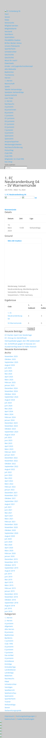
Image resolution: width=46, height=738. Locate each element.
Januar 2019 (9, 591)
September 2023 (11, 432)
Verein (7, 17)
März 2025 (9, 379)
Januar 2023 (9, 455)
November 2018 (11, 597)
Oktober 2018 (10, 600)
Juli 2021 (8, 507)
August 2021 (10, 504)
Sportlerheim (10, 49)
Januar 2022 (9, 490)
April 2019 (9, 582)
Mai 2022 (8, 478)
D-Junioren (9, 646)
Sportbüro (9, 34)
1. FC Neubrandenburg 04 (15, 316)
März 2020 (9, 550)
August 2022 (10, 469)
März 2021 (9, 518)
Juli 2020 (8, 539)
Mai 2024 (8, 408)
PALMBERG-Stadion (12, 40)
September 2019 (11, 568)
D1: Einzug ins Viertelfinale (16, 338)
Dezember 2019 (11, 559)
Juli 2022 (8, 472)
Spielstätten (9, 37)
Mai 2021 (8, 513)
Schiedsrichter (11, 52)
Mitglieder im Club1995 (14, 159)
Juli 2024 (8, 403)
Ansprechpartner (12, 141)
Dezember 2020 (11, 524)
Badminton (9, 72)
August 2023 (10, 434)
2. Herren (8, 101)
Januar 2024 (9, 420)
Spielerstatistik (11, 95)
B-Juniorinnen (10, 109)
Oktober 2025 (10, 359)
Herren (7, 78)
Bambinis (8, 638)
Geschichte (9, 54)
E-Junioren (9, 649)
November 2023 (11, 426)
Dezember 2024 (11, 388)
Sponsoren (9, 136)
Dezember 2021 (11, 492)
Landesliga (9, 673)
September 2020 (11, 533)
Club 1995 (9, 644)
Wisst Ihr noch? (11, 60)
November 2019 (11, 562)
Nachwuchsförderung (14, 147)
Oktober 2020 (10, 530)
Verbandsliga (10, 704)
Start (7, 14)
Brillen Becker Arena (13, 43)
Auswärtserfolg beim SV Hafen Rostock (20, 346)
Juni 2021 (8, 510)
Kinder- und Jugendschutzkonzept (19, 66)
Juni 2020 (8, 542)
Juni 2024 (8, 405)
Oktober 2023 (10, 429)
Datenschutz (10, 719)
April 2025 (9, 377)
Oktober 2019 (10, 565)
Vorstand (8, 31)
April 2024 (9, 411)
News (7, 20)
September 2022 (11, 466)
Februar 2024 (10, 417)
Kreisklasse (9, 661)
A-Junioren (9, 107)
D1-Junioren (9, 118)
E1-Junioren (9, 124)
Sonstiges (9, 687)
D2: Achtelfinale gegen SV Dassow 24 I (20, 344)
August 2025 (10, 365)
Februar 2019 (10, 588)
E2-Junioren (9, 127)
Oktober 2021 (10, 498)
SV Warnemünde (14, 323)
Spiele (7, 86)
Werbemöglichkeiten (13, 144)
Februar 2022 (10, 487)
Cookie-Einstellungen (25, 719)
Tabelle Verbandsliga (13, 89)
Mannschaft (9, 83)
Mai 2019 (8, 579)
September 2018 (11, 603)
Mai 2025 (8, 374)
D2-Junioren (9, 121)
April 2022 (9, 481)
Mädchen (8, 675)
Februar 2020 (10, 553)
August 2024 (10, 400)
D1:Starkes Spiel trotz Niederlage (18, 335)
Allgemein (9, 626)
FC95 (10, 190)
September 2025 (11, 362)
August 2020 (10, 536)
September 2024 (11, 397)
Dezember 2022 (11, 458)
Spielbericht (10, 690)
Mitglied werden (11, 25)
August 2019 (10, 571)
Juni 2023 (8, 440)
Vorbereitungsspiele (13, 710)
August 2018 (10, 605)
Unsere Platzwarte (12, 46)
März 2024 (9, 414)
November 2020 (11, 527)
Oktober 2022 (10, 463)
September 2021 (11, 501)
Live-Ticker (9, 98)
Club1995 (8, 153)
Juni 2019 (8, 576)
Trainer (8, 701)
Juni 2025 (8, 371)
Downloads (9, 63)
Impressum (9, 716)
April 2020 (9, 547)
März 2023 (9, 449)
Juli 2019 (8, 574)
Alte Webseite (10, 69)
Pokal (7, 681)
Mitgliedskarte (10, 28)
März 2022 (9, 484)
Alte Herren (9, 629)
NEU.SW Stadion (15, 241)
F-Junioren (9, 130)
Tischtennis (9, 75)
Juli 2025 (8, 368)
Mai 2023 (8, 443)
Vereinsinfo (9, 23)
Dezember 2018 (11, 594)
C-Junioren (9, 115)
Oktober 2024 (10, 394)
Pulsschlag (9, 150)
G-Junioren (9, 133)
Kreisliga (8, 664)
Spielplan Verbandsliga (14, 92)
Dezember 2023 (11, 423)
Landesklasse (10, 670)
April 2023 (9, 446)
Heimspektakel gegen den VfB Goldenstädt (22, 341)
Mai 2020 (8, 545)
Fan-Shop (8, 162)
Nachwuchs (9, 104)
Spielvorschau (10, 693)
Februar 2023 (10, 452)
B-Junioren (9, 112)
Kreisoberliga (10, 667)
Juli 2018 (8, 608)
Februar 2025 (10, 382)
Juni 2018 (8, 611)
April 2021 (9, 516)
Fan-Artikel (9, 655)
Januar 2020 (9, 556)
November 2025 (11, 356)
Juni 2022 (8, 475)
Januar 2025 (9, 385)
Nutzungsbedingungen (25, 716)
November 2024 (11, 391)
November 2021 (11, 495)
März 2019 (9, 585)
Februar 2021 (10, 521)
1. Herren (8, 81)
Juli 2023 (8, 437)
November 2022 (11, 461)
